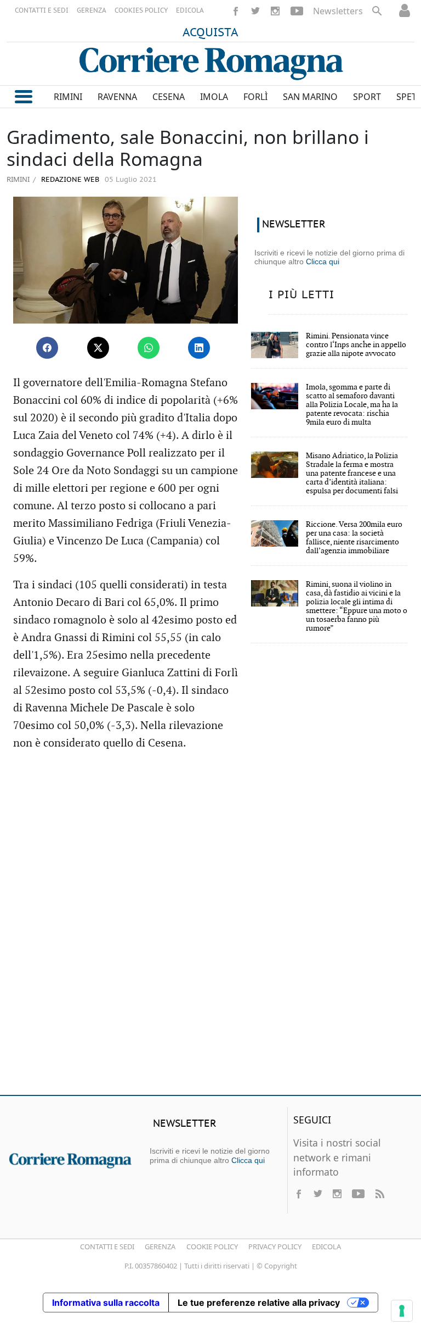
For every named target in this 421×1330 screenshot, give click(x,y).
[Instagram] (275, 10)
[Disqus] (210, 928)
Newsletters (338, 11)
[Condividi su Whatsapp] (148, 347)
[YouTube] (296, 10)
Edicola (326, 1246)
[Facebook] (235, 10)
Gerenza (160, 1246)
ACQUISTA (210, 33)
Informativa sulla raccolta (106, 1302)
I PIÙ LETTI (301, 295)
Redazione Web (69, 180)
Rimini (18, 179)
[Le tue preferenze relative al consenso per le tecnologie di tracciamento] (401, 1310)
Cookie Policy (212, 1246)
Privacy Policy (274, 1246)
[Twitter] (255, 10)
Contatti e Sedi (107, 1246)
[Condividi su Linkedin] (199, 347)
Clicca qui (322, 261)
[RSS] (379, 1193)
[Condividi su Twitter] (98, 347)
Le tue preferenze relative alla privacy (259, 1302)
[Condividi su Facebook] (47, 347)
